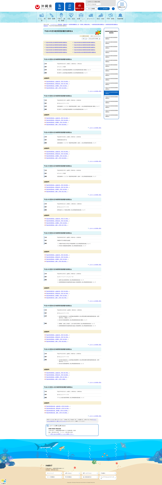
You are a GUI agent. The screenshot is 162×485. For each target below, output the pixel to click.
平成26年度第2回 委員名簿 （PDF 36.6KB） (57, 120)
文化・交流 (71, 18)
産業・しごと (81, 19)
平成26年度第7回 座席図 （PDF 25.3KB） (57, 295)
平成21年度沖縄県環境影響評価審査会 (111, 115)
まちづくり (91, 18)
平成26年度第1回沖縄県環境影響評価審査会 (56, 42)
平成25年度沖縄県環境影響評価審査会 (111, 97)
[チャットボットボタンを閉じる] (5, 480)
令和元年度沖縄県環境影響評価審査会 (111, 70)
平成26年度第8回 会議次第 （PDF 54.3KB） (57, 335)
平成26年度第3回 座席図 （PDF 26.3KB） (57, 155)
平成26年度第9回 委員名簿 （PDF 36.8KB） (57, 374)
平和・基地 (110, 18)
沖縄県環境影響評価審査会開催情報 (111, 32)
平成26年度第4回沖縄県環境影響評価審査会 (84, 44)
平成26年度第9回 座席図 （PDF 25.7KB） (57, 377)
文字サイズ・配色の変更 (94, 1)
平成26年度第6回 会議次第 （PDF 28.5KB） (57, 254)
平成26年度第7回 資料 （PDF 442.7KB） (56, 297)
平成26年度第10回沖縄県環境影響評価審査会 (85, 52)
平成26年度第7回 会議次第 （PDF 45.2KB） (57, 291)
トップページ (53, 24)
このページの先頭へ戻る (95, 91)
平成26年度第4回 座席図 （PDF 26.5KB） (57, 189)
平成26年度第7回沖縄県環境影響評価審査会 (56, 49)
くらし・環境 (41, 19)
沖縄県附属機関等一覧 (74, 24)
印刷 (84, 38)
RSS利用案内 (68, 477)
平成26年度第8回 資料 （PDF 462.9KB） (56, 341)
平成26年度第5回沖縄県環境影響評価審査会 (56, 47)
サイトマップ (50, 473)
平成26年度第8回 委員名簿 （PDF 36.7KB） (57, 337)
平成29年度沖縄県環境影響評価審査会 (111, 79)
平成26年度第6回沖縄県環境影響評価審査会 (84, 47)
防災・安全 (100, 18)
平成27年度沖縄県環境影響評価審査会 (111, 88)
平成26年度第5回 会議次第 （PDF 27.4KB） (57, 218)
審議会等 (65, 24)
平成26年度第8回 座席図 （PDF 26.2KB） (57, 339)
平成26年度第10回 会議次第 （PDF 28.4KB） (57, 406)
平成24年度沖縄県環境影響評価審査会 (111, 102)
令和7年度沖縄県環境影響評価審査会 (111, 42)
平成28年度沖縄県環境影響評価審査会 (111, 84)
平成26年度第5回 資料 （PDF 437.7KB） (56, 225)
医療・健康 (51, 18)
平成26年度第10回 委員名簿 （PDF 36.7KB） (57, 408)
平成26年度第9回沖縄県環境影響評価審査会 (56, 52)
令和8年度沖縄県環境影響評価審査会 (111, 38)
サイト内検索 (91, 8)
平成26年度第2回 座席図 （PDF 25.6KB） (57, 122)
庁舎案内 (103, 473)
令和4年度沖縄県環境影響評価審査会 (111, 56)
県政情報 (120, 18)
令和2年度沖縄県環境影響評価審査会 (111, 65)
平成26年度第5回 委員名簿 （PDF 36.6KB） (57, 220)
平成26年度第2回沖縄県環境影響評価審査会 (84, 42)
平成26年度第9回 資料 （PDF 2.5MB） (56, 379)
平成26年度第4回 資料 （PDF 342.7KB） (56, 191)
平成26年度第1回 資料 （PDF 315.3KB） (56, 87)
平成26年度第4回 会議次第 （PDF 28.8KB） (57, 185)
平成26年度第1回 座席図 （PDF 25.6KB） (57, 85)
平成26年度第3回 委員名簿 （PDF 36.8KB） (57, 153)
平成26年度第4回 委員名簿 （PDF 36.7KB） (57, 187)
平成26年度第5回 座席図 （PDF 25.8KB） (57, 223)
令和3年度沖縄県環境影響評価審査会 (111, 61)
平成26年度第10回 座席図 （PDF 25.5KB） (57, 410)
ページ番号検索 (104, 8)
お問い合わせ (68, 473)
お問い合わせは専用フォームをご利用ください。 (62, 434)
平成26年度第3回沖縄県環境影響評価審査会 (56, 44)
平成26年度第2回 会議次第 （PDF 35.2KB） (57, 118)
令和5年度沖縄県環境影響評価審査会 (111, 52)
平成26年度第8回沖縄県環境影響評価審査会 (84, 49)
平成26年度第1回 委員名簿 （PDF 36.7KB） (57, 83)
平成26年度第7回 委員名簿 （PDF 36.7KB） (57, 293)
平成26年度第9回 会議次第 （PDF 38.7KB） (57, 372)
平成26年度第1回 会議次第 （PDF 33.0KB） (57, 81)
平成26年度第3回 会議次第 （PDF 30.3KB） (57, 151)
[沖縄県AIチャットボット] (3, 481)
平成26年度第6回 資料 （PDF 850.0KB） (56, 261)
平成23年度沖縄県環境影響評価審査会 (111, 106)
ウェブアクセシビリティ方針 (107, 477)
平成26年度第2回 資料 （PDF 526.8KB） (56, 124)
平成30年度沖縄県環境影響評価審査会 (111, 74)
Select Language (92, 4)
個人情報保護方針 (87, 477)
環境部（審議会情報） (85, 24)
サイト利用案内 (51, 477)
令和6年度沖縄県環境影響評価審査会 (111, 47)
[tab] (92, 8)
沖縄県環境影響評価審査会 (98, 24)
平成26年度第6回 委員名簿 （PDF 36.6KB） (57, 257)
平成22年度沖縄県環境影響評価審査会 (111, 111)
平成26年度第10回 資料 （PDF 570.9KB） (57, 412)
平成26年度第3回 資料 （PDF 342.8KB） (56, 158)
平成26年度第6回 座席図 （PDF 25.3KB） (57, 259)
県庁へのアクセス (87, 473)
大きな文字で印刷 (93, 38)
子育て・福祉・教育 (61, 19)
